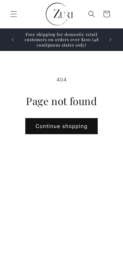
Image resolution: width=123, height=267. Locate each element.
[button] (13, 14)
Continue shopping (61, 126)
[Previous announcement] (12, 39)
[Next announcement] (110, 39)
